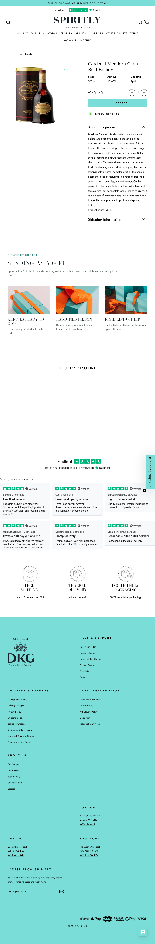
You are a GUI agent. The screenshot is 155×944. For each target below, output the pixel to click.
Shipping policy (15, 717)
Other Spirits (117, 33)
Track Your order (88, 646)
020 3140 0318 (87, 823)
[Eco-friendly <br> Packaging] (125, 573)
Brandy (81, 33)
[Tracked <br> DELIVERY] (77, 573)
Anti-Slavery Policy (88, 711)
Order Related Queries (90, 659)
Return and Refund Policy (20, 730)
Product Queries (87, 665)
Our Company (14, 764)
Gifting (86, 40)
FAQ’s (82, 677)
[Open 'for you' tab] (142, 931)
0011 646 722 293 (89, 854)
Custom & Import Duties (19, 742)
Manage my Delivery (17, 699)
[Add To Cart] (34, 408)
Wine (134, 33)
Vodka (53, 33)
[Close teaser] (144, 490)
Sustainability (14, 776)
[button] (150, 472)
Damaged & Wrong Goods (21, 736)
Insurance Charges (16, 723)
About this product (102, 127)
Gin (33, 33)
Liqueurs (96, 33)
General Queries (87, 653)
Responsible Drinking (90, 723)
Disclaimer (85, 717)
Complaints (85, 671)
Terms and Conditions (90, 699)
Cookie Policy (86, 705)
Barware (70, 40)
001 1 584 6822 (16, 854)
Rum (42, 33)
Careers (11, 788)
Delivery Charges (16, 705)
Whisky (22, 33)
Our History (13, 770)
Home (19, 54)
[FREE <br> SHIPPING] (29, 573)
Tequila (67, 33)
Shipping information (104, 219)
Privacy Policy (14, 711)
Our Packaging (15, 782)
